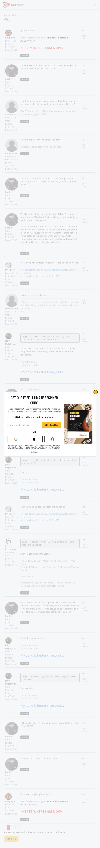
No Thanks (34, 452)
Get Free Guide (51, 425)
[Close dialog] (96, 392)
